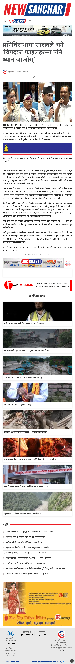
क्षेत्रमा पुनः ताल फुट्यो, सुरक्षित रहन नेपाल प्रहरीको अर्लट (28, 552)
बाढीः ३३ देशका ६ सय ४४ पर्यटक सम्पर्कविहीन (22, 513)
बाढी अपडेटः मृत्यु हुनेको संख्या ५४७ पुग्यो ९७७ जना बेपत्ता (30, 531)
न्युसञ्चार (11, 72)
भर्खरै (5, 524)
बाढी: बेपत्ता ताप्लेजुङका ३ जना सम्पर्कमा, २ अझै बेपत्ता (27, 573)
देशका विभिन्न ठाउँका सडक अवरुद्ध (23, 377)
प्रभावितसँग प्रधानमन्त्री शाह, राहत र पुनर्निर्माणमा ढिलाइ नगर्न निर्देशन (30, 459)
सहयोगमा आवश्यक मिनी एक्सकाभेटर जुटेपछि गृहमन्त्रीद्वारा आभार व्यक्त (36, 568)
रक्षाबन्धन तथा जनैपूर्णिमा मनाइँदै (17, 405)
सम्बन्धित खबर (37, 296)
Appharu (66, 662)
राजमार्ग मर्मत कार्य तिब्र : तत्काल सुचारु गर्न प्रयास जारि (25, 323)
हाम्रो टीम (61, 650)
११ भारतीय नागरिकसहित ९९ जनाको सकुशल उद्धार (25, 432)
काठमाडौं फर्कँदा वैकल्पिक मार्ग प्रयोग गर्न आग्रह (26, 486)
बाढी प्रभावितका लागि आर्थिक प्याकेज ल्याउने (25, 537)
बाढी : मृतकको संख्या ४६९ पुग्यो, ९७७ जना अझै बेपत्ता (26, 350)
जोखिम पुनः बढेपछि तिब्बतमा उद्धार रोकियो (24, 542)
